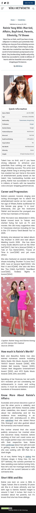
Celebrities (21, 20)
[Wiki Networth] (19, 8)
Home (13, 20)
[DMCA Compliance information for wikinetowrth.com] (18, 508)
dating (28, 456)
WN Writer (19, 66)
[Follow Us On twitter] (5, 3)
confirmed (9, 445)
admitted (9, 420)
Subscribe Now (29, 3)
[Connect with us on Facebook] (2, 3)
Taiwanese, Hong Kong (26, 120)
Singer (32, 124)
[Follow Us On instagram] (8, 3)
